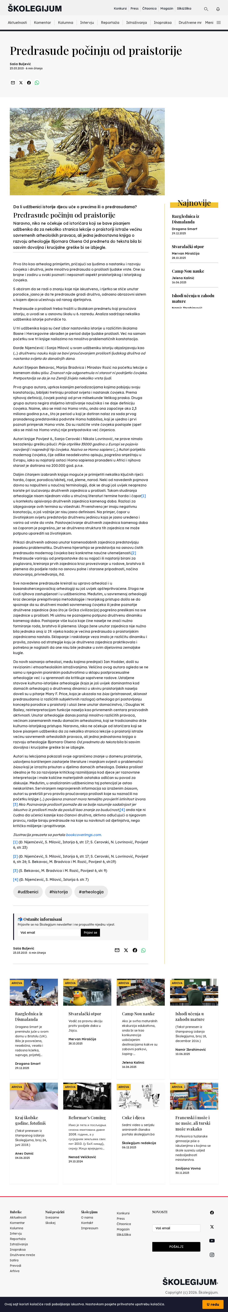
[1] (143, 496)
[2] (133, 553)
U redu (213, 1304)
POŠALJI (176, 1247)
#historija (58, 891)
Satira (14, 1260)
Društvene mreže (193, 22)
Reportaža (110, 22)
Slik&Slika (184, 8)
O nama (87, 1217)
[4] (122, 809)
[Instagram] (212, 1260)
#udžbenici (28, 891)
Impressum (89, 1228)
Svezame (52, 1217)
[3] (15, 804)
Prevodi (15, 1266)
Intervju (87, 22)
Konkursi (120, 8)
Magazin (166, 8)
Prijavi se (90, 933)
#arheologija (91, 891)
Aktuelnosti (17, 22)
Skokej (50, 1223)
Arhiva (14, 1271)
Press (134, 8)
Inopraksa (163, 22)
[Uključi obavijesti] (222, 8)
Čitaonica (149, 8)
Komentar (42, 22)
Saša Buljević (20, 64)
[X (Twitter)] (212, 1232)
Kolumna (65, 22)
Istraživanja (136, 22)
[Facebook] (212, 1217)
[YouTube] (212, 1246)
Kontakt (87, 1223)
